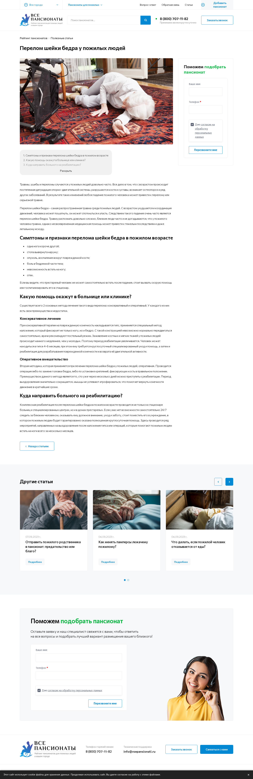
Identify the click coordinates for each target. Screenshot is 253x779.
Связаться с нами (217, 749)
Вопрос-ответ (148, 4)
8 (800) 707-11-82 (174, 19)
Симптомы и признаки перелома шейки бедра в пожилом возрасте (67, 155)
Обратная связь (170, 4)
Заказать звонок (217, 20)
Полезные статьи (62, 38)
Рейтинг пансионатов (33, 38)
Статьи (189, 4)
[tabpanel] (54, 530)
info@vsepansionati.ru (139, 751)
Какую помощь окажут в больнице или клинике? (56, 160)
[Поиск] (145, 20)
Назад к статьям (38, 446)
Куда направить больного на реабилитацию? (53, 164)
